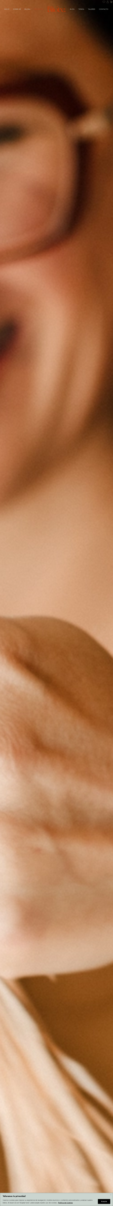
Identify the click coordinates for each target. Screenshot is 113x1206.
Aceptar (104, 1201)
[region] (56, 1199)
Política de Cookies (65, 1203)
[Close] (110, 1194)
